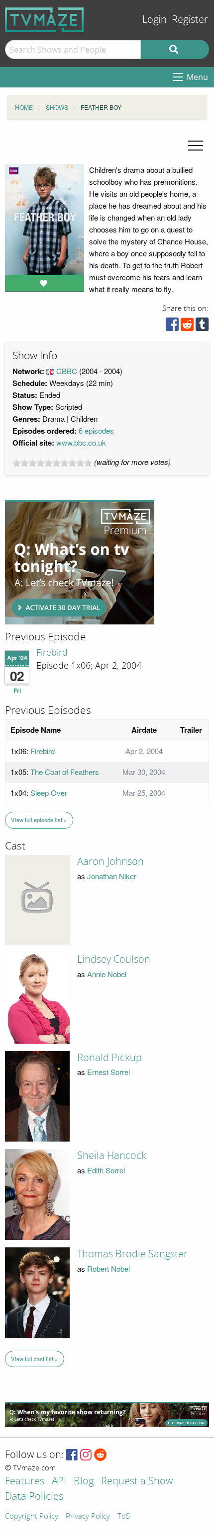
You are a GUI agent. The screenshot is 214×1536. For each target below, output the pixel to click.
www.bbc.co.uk (81, 442)
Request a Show (137, 1481)
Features (24, 1481)
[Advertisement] (79, 562)
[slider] (52, 463)
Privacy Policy (88, 1517)
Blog (84, 1481)
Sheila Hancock (111, 1155)
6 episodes (96, 430)
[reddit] (187, 326)
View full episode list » (39, 820)
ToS (123, 1517)
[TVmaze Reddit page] (100, 1455)
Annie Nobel (106, 974)
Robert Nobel (108, 1268)
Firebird (52, 652)
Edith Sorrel (106, 1170)
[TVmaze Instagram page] (86, 1455)
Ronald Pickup (109, 1058)
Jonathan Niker (111, 876)
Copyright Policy (31, 1517)
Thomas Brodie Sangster (132, 1254)
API (59, 1481)
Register (190, 19)
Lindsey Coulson (113, 959)
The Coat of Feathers (64, 772)
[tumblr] (202, 326)
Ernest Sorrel (108, 1072)
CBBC (66, 371)
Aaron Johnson (110, 861)
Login (154, 19)
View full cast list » (34, 1359)
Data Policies (34, 1497)
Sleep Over (48, 792)
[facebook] (172, 326)
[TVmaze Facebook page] (72, 1455)
